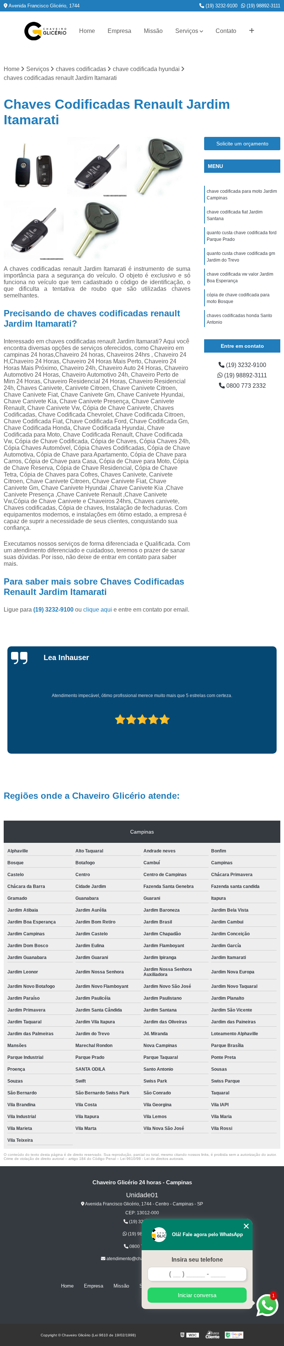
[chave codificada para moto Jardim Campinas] (160, 167)
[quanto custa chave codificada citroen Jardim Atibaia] (97, 167)
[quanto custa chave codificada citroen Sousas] (34, 230)
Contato (226, 31)
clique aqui (97, 609)
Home (87, 31)
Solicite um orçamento (242, 144)
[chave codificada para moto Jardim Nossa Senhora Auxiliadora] (97, 230)
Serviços (186, 31)
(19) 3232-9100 (220, 6)
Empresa (119, 31)
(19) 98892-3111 (262, 6)
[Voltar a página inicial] (45, 31)
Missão (153, 31)
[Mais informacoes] (251, 31)
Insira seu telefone (197, 1259)
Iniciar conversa (197, 1295)
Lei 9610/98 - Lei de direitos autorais (151, 1159)
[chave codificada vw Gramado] (34, 167)
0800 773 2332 (245, 386)
